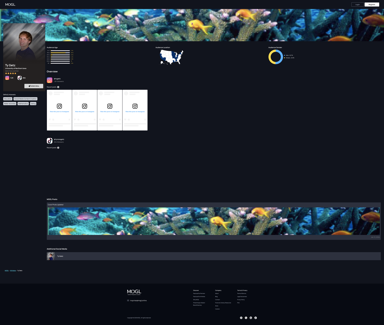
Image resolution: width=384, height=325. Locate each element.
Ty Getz (60, 256)
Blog (216, 296)
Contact (217, 299)
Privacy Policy (241, 299)
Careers (217, 309)
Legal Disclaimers (242, 296)
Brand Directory (197, 305)
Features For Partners (199, 293)
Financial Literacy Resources (223, 303)
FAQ (238, 303)
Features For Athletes (199, 296)
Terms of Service (241, 293)
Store (216, 306)
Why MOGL (196, 299)
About (217, 293)
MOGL (7, 270)
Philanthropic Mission (199, 303)
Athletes (13, 270)
